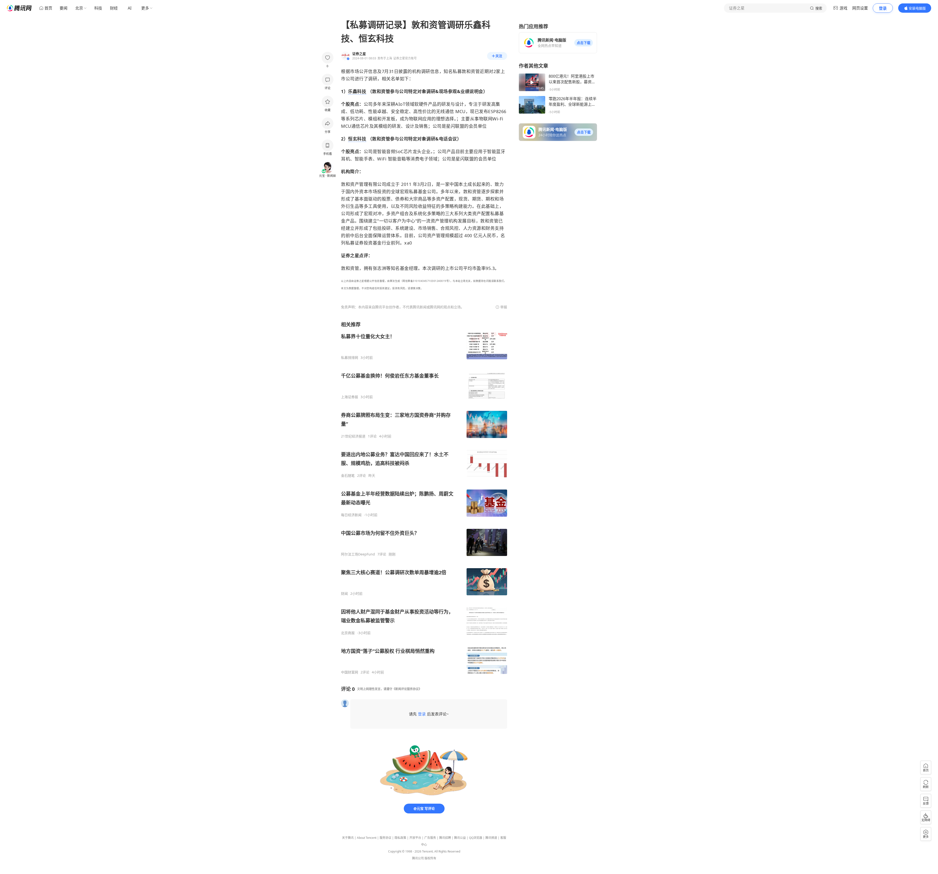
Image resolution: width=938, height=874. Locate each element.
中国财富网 (349, 672)
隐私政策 (400, 838)
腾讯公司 (418, 858)
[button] (583, 42)
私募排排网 (349, 357)
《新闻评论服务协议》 (407, 689)
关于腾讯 (348, 838)
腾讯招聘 (445, 838)
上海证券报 (349, 397)
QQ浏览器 (475, 838)
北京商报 (348, 633)
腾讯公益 (460, 838)
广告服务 (430, 838)
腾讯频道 (491, 838)
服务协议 (385, 838)
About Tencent (366, 838)
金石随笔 (348, 475)
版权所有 (430, 858)
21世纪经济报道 (353, 436)
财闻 (344, 593)
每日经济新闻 (351, 515)
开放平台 (415, 838)
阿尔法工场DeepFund (358, 554)
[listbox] (424, 498)
